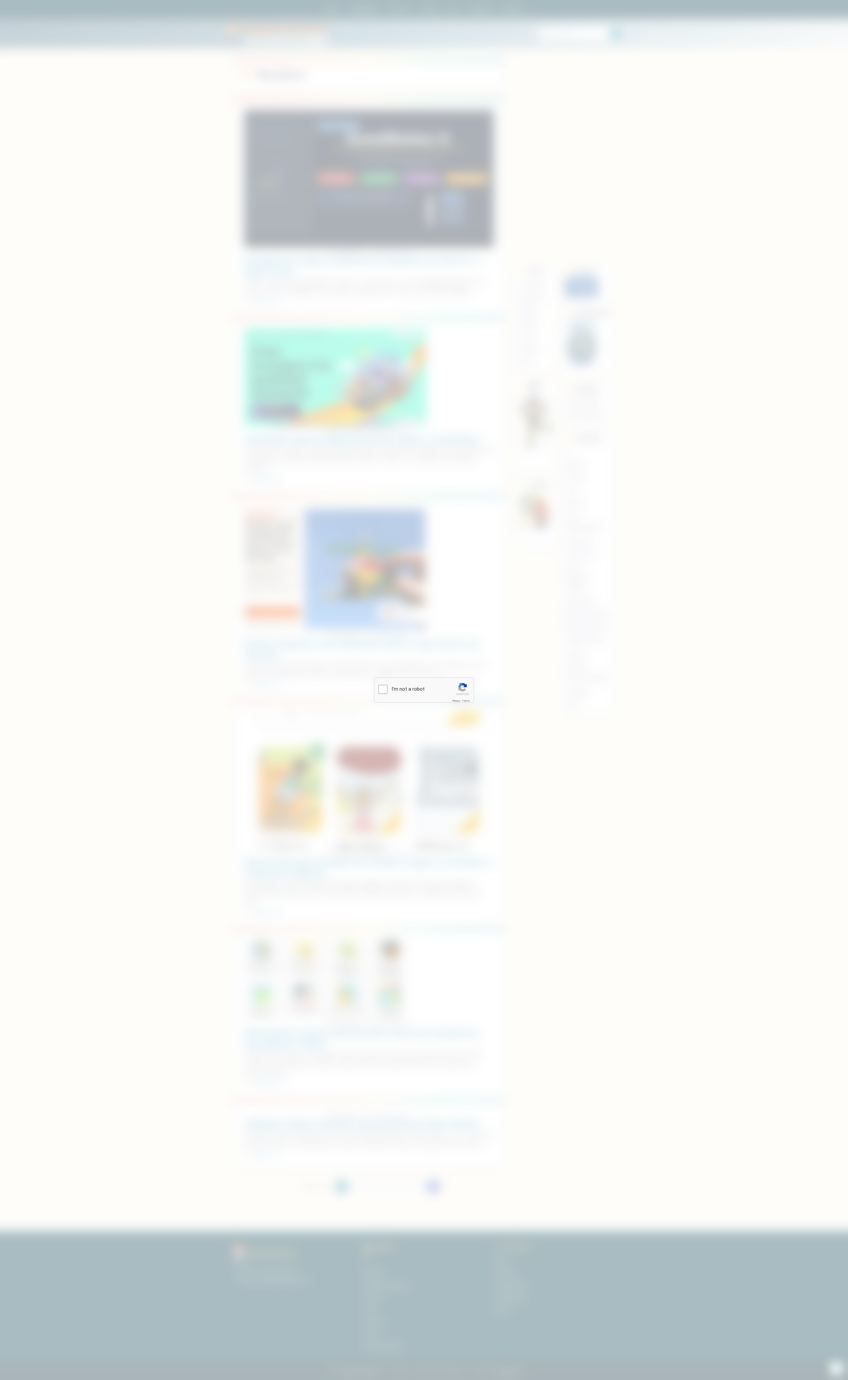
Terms (466, 700)
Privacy (456, 700)
